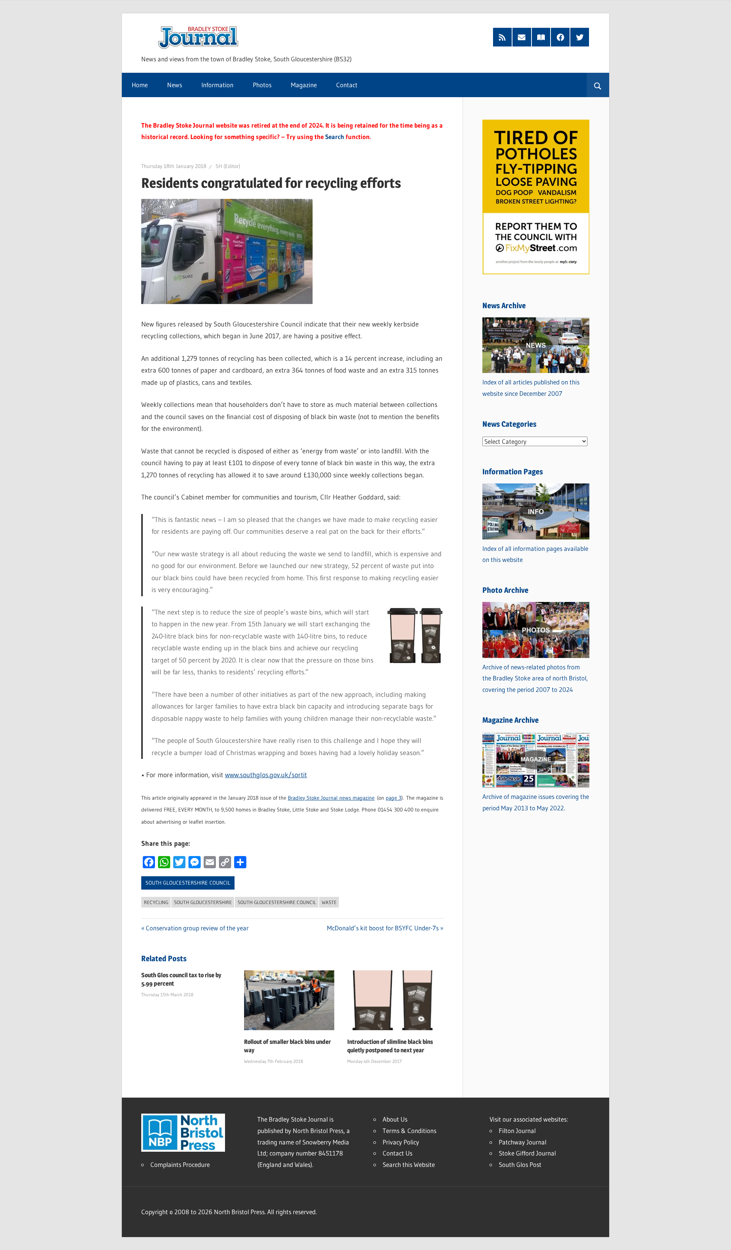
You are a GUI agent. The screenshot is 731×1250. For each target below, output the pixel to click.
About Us (395, 1119)
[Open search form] (598, 85)
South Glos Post (520, 1164)
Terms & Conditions (409, 1131)
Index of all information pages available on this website (535, 554)
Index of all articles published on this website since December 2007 (530, 387)
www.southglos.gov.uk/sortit (266, 775)
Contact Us (397, 1153)
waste (329, 902)
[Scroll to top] (718, 1237)
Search (334, 137)
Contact (347, 85)
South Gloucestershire (203, 902)
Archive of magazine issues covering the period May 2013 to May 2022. (535, 802)
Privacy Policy (401, 1142)
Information (217, 85)
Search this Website (409, 1164)
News (174, 85)
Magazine (304, 85)
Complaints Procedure (180, 1164)
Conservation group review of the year (197, 928)
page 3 (393, 797)
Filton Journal (517, 1131)
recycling (156, 902)
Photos (262, 85)
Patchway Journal (522, 1142)
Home (140, 85)
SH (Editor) (227, 166)
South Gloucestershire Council (187, 882)
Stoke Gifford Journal (527, 1153)
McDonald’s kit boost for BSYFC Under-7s (383, 928)
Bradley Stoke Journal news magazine (331, 797)
